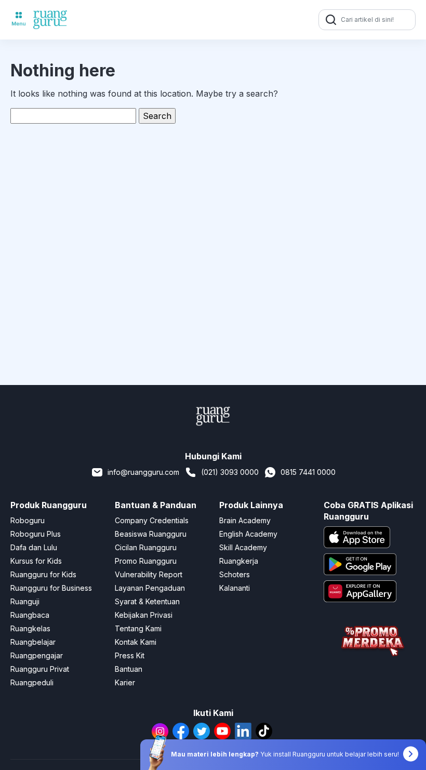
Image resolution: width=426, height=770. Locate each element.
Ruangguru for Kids (43, 574)
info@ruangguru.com (143, 472)
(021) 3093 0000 (230, 472)
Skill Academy (243, 547)
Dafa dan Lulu (33, 547)
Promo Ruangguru (146, 560)
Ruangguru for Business (51, 587)
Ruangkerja (238, 560)
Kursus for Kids (36, 560)
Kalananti (234, 587)
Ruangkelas (30, 628)
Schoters (234, 574)
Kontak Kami (135, 642)
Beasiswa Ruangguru (151, 533)
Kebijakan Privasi (143, 614)
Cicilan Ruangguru (146, 547)
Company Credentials (152, 520)
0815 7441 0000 (308, 472)
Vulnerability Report (148, 574)
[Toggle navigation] (18, 19)
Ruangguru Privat (39, 669)
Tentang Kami (138, 628)
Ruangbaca (29, 614)
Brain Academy (245, 520)
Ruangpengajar (36, 655)
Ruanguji (24, 601)
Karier (125, 682)
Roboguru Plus (35, 533)
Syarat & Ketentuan (147, 601)
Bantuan (128, 669)
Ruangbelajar (33, 642)
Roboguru (27, 520)
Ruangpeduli (32, 682)
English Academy (248, 533)
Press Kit (129, 655)
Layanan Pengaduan (150, 587)
